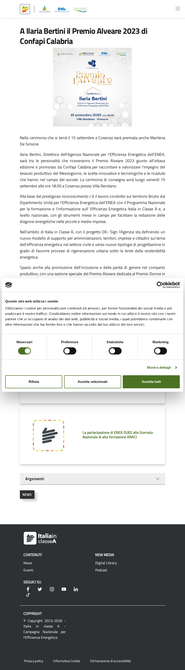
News (27, 494)
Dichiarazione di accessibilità (110, 660)
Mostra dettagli (159, 367)
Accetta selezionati (92, 382)
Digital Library (106, 563)
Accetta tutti (151, 382)
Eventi (28, 570)
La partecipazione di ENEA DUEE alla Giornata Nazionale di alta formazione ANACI (118, 435)
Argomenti (34, 479)
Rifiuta (34, 382)
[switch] (69, 350)
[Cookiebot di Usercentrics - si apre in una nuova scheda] (160, 285)
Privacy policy (33, 660)
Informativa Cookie (66, 660)
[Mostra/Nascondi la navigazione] (177, 8)
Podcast (101, 570)
